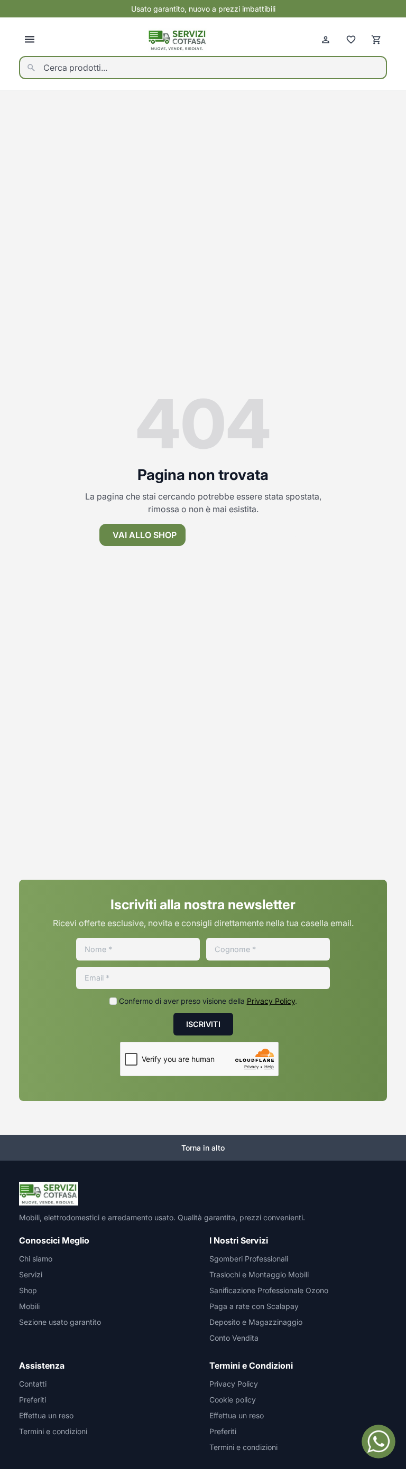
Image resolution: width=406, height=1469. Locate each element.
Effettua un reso (46, 1415)
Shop (28, 1290)
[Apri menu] (29, 39)
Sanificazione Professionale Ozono (268, 1290)
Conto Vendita (234, 1337)
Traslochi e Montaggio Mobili (259, 1274)
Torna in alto (203, 1147)
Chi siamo (35, 1258)
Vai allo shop (145, 535)
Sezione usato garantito (60, 1321)
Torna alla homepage (256, 535)
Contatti (33, 1383)
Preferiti (32, 1399)
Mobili (29, 1306)
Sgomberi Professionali (248, 1258)
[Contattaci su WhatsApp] (378, 1441)
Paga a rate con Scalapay (254, 1306)
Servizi (30, 1274)
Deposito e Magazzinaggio (255, 1321)
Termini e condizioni (53, 1431)
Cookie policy (232, 1399)
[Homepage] (177, 40)
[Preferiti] (351, 39)
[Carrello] (376, 39)
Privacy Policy (271, 1000)
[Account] (325, 39)
